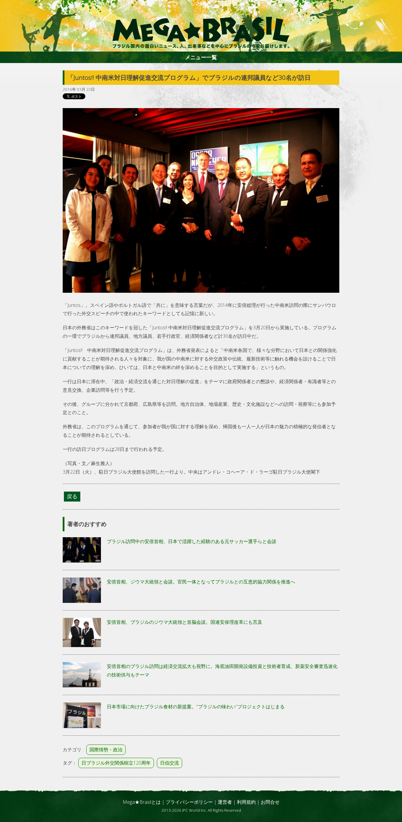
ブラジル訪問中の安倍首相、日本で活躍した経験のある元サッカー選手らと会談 (191, 541)
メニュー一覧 (201, 57)
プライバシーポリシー (189, 802)
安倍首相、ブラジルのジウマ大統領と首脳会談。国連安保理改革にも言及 (184, 622)
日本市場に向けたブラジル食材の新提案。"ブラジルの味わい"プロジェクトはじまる (196, 706)
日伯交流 (169, 763)
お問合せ (270, 802)
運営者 (225, 802)
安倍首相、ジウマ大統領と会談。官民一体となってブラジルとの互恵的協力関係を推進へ (201, 581)
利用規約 (246, 802)
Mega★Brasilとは (142, 802)
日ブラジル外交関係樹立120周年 (116, 763)
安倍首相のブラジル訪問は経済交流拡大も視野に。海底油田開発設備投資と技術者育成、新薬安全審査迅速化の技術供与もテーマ (222, 670)
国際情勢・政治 (105, 749)
